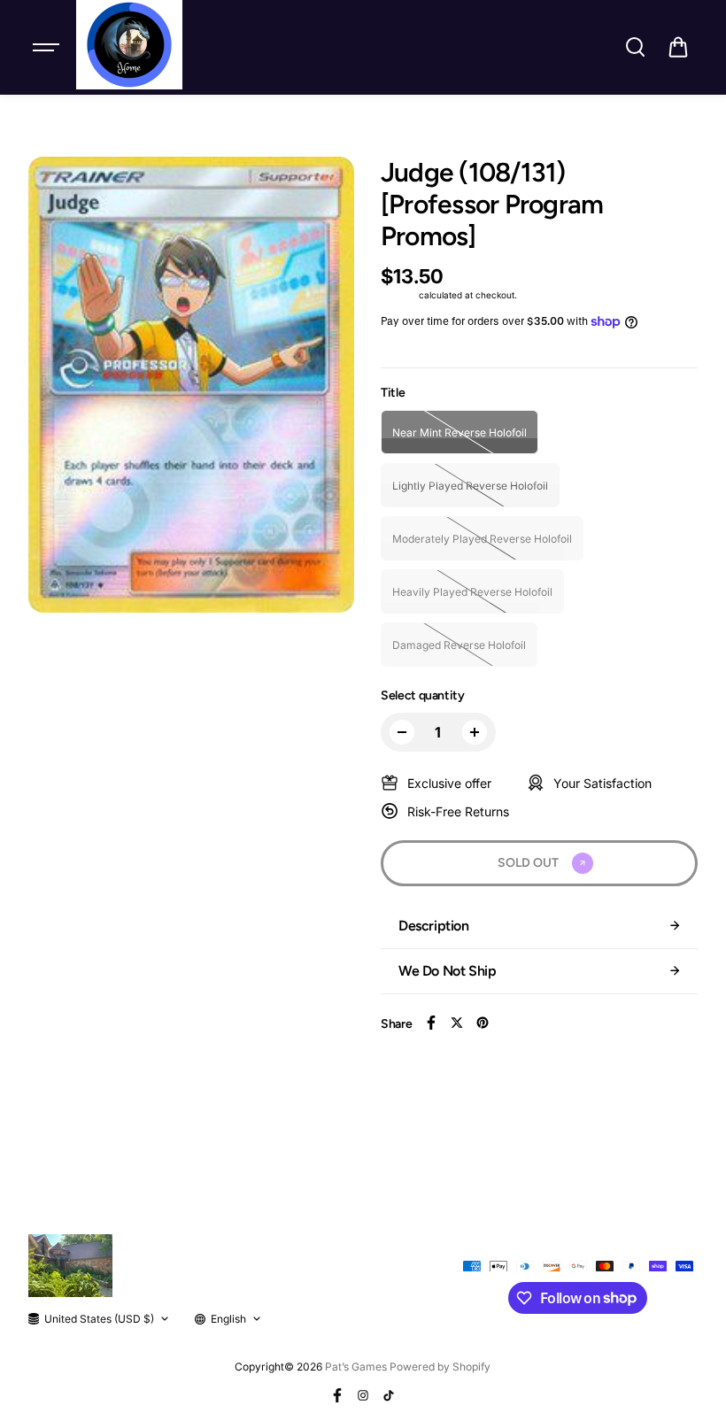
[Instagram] (363, 1395)
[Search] (634, 46)
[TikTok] (388, 1395)
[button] (678, 46)
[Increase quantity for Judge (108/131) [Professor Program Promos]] (474, 732)
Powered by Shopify (440, 1366)
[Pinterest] (482, 1022)
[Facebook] (431, 1022)
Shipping (398, 295)
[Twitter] (456, 1022)
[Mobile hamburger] (47, 46)
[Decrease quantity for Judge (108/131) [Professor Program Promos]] (402, 732)
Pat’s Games (356, 1366)
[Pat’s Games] (129, 44)
